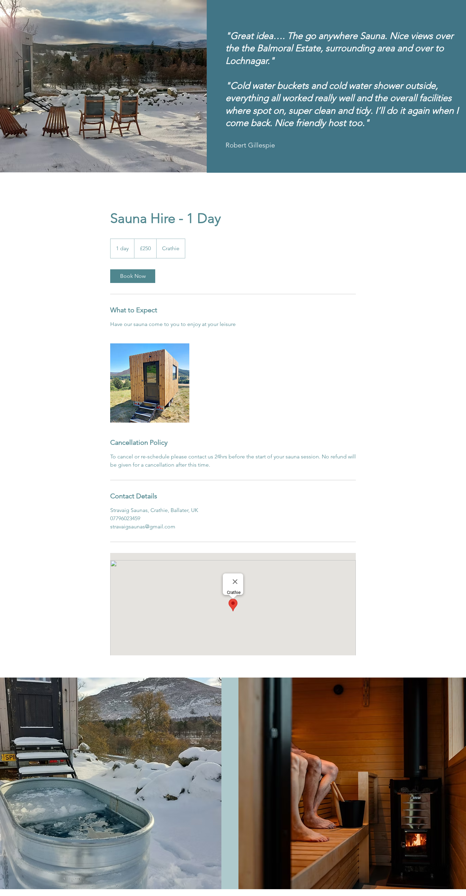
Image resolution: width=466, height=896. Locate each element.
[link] (132, 276)
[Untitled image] (149, 383)
